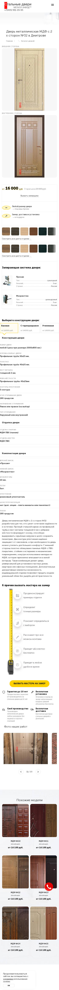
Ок (9, 985)
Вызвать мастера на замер (30, 683)
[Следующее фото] (38, 771)
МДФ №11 (43, 841)
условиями (8, 979)
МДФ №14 (15, 944)
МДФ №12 (15, 892)
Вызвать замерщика (29, 196)
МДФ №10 (15, 841)
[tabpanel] (15, 828)
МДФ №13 (43, 892)
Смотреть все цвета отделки (15, 239)
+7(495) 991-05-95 (13, 10)
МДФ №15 (43, 944)
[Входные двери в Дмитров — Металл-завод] (18, 5)
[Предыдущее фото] (20, 771)
